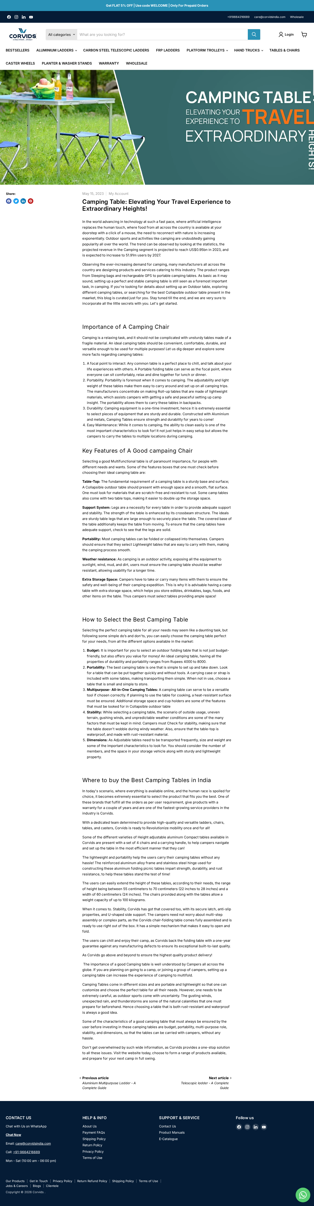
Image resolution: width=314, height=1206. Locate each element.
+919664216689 (238, 17)
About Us (90, 1126)
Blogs (37, 1186)
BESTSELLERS (17, 50)
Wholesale (297, 17)
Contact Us (167, 1126)
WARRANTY (109, 63)
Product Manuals (172, 1132)
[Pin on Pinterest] (30, 201)
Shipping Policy (94, 1139)
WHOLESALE (136, 63)
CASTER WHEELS (20, 63)
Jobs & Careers (17, 1186)
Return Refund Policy (92, 1181)
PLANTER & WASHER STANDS (67, 63)
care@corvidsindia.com (269, 17)
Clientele (52, 1186)
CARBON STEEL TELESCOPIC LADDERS (116, 50)
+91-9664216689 (26, 1152)
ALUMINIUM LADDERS (55, 50)
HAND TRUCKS (247, 50)
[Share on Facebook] (8, 201)
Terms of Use (92, 1158)
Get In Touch (39, 1181)
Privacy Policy (93, 1151)
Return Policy (92, 1145)
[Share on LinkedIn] (23, 201)
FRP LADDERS (168, 50)
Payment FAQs (94, 1132)
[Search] (254, 34)
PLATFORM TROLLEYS (206, 50)
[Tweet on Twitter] (16, 201)
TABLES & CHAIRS (284, 50)
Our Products (15, 1181)
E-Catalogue (168, 1139)
